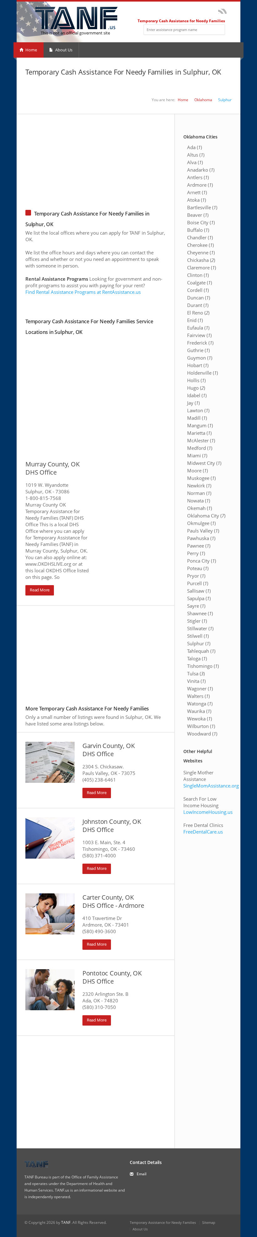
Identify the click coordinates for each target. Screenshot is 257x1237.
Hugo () (196, 388)
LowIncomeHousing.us (208, 812)
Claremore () (201, 267)
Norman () (199, 493)
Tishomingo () (203, 666)
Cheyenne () (201, 252)
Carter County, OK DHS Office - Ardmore (113, 901)
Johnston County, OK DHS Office (111, 825)
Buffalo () (198, 230)
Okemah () (199, 508)
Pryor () (196, 576)
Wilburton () (201, 726)
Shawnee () (200, 613)
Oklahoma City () (206, 515)
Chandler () (200, 237)
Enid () (195, 320)
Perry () (196, 553)
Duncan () (198, 297)
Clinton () (198, 275)
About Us (63, 50)
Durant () (197, 305)
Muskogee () (201, 478)
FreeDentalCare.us (203, 832)
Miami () (197, 455)
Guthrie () (198, 350)
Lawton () (198, 410)
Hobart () (197, 365)
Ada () (194, 147)
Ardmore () (200, 185)
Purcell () (197, 583)
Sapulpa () (199, 598)
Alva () (195, 162)
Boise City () (201, 222)
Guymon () (199, 358)
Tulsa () (196, 673)
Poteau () (197, 568)
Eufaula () (198, 328)
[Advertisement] (128, 158)
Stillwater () (200, 628)
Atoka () (196, 200)
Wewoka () (199, 718)
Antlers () (198, 177)
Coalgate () (199, 282)
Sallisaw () (199, 591)
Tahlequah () (201, 651)
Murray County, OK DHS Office (52, 468)
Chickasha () (201, 260)
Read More (40, 590)
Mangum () (200, 425)
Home (30, 50)
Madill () (197, 418)
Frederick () (200, 343)
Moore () (197, 470)
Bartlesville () (202, 207)
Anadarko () (200, 170)
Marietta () (199, 433)
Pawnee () (198, 546)
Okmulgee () (201, 523)
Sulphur (225, 99)
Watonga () (199, 703)
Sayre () (196, 606)
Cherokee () (200, 245)
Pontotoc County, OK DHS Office (112, 977)
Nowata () (198, 500)
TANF (66, 1222)
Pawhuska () (201, 538)
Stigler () (197, 621)
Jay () (193, 403)
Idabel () (197, 395)
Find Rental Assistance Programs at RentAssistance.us (83, 292)
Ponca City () (201, 561)
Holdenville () (202, 373)
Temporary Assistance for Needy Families (163, 1222)
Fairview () (199, 335)
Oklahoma (203, 99)
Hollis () (196, 380)
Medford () (199, 448)
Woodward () (202, 733)
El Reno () (198, 312)
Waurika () (199, 711)
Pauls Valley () (203, 531)
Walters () (198, 696)
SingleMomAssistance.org (211, 785)
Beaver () (197, 215)
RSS (222, 11)
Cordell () (198, 290)
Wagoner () (200, 688)
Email (141, 1174)
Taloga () (197, 658)
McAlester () (201, 440)
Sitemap (208, 1222)
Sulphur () (198, 643)
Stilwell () (198, 636)
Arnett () (197, 192)
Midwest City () (204, 463)
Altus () (195, 155)
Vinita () (196, 681)
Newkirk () (199, 485)
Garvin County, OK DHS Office (108, 749)
